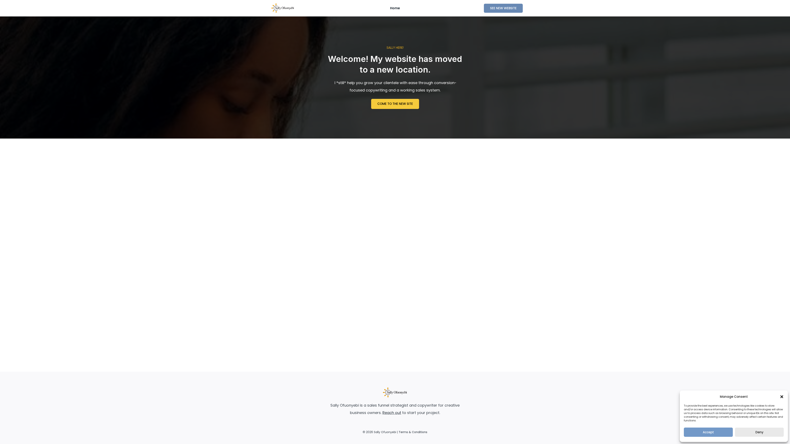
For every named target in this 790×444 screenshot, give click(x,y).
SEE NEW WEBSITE (503, 8)
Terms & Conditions (413, 432)
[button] (782, 397)
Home (395, 8)
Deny (759, 432)
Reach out (391, 412)
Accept (708, 432)
